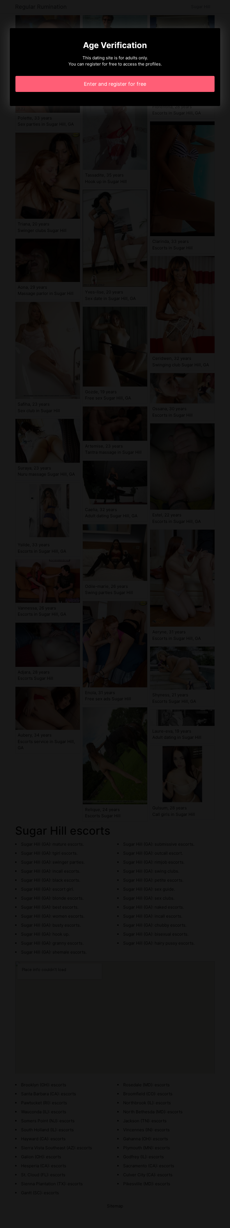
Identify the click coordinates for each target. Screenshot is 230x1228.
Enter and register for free (115, 84)
